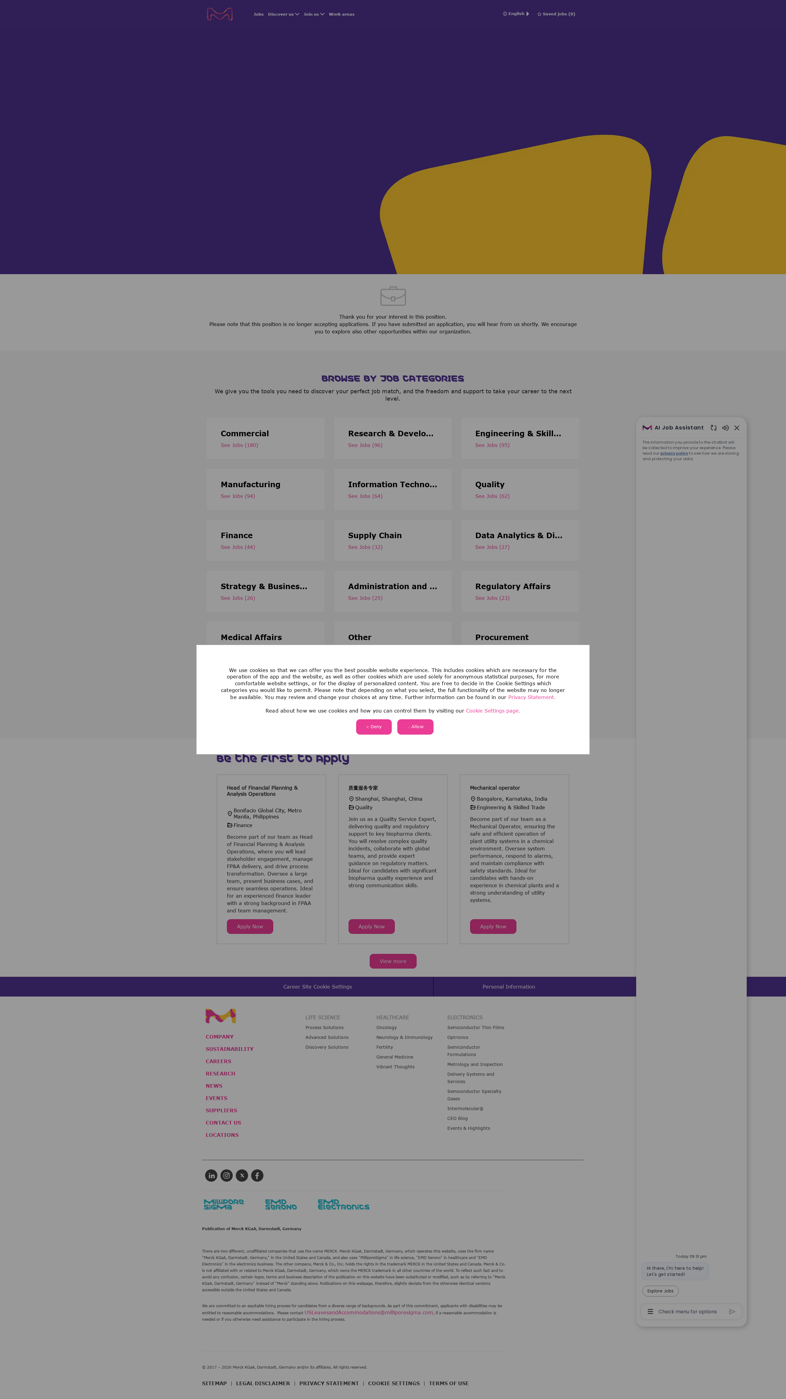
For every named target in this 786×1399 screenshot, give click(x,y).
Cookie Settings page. (493, 710)
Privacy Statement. (532, 697)
